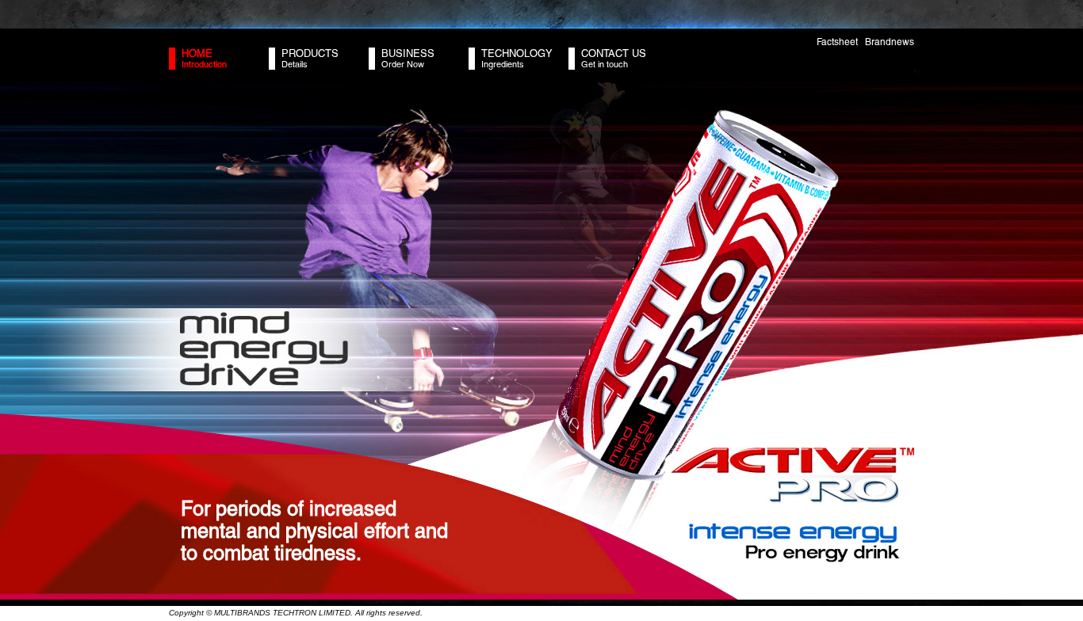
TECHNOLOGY (517, 53)
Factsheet (837, 42)
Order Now (402, 64)
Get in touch (604, 64)
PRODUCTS (310, 53)
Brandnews (889, 42)
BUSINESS (407, 53)
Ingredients (502, 64)
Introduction (204, 64)
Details (294, 64)
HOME (197, 53)
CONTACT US (613, 53)
